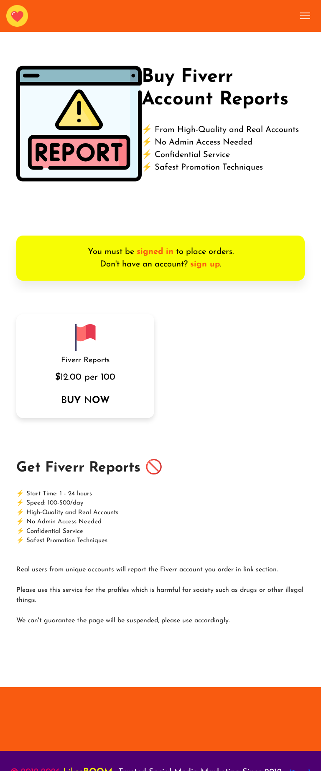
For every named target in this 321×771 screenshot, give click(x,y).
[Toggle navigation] (305, 16)
